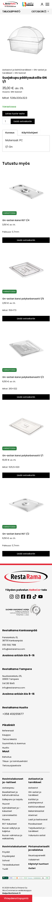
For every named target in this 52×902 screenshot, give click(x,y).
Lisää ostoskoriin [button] (26, 240)
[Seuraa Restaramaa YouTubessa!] (40, 596)
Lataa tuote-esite (15, 113)
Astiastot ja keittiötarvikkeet (16, 69)
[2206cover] (26, 40)
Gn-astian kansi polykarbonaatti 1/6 (23, 298)
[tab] (26, 60)
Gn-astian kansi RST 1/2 (15, 533)
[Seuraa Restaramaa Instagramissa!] (11, 596)
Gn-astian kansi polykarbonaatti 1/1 (22, 455)
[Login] (42, 4)
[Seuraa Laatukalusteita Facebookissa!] (29, 596)
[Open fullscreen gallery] (47, 61)
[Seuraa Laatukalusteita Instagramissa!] (17, 596)
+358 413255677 (13, 714)
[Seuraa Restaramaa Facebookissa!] (23, 596)
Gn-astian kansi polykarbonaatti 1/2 (23, 377)
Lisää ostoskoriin (23, 121)
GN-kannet (20, 73)
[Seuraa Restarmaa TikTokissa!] (34, 596)
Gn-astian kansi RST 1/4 (15, 220)
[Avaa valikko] (47, 4)
